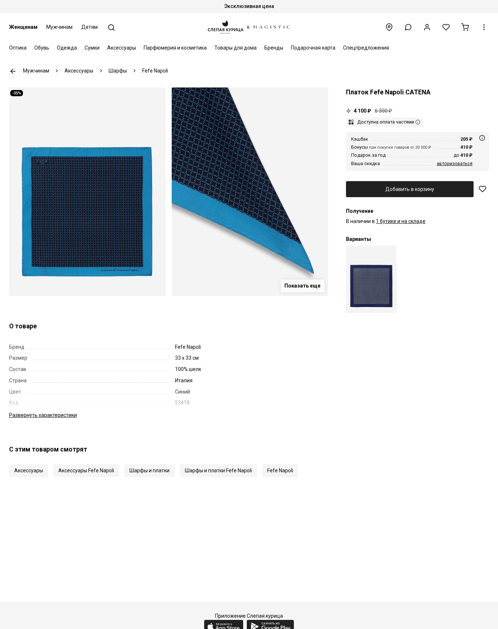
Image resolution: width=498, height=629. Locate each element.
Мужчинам (59, 27)
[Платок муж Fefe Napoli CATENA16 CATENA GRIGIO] (371, 279)
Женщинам (23, 27)
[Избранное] (446, 27)
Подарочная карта (313, 48)
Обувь (41, 48)
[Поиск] (111, 27)
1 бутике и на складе (400, 221)
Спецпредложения (366, 48)
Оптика (18, 48)
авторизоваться (454, 163)
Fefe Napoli (280, 470)
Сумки (92, 48)
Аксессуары (121, 48)
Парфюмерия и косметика (175, 48)
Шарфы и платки (149, 470)
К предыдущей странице (13, 71)
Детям (89, 27)
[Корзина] (465, 27)
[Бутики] (389, 27)
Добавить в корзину (409, 189)
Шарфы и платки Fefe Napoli (218, 470)
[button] (408, 27)
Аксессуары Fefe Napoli (86, 470)
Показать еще (302, 286)
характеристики (43, 415)
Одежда (67, 48)
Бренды (273, 48)
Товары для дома (235, 48)
